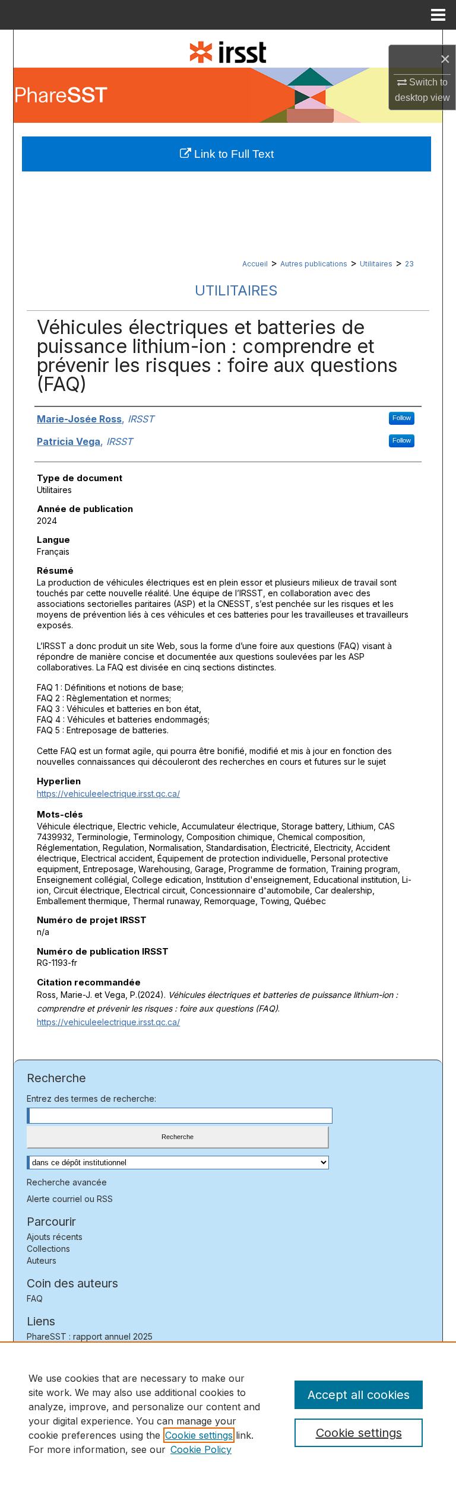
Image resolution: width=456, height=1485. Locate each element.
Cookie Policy (201, 1449)
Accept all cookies (359, 1395)
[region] (228, 1413)
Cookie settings (199, 1435)
